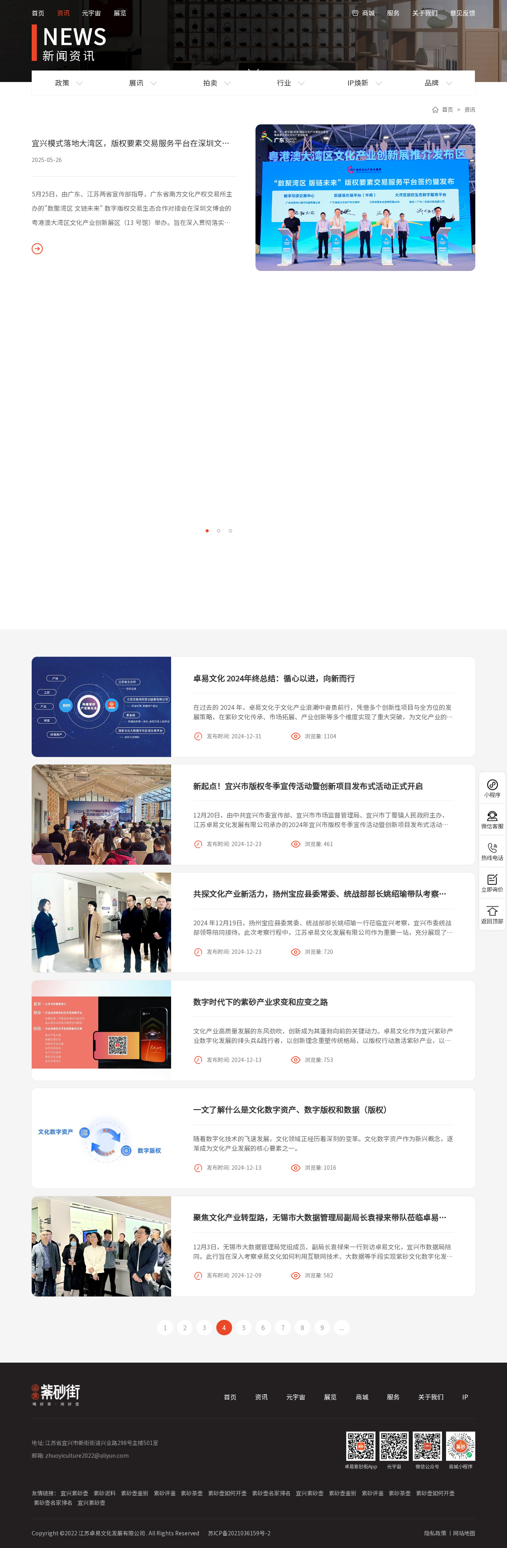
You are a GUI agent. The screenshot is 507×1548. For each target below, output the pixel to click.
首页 (38, 12)
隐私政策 (435, 1533)
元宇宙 (91, 12)
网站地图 (464, 1533)
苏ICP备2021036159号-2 (239, 1533)
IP (465, 1396)
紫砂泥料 (104, 1493)
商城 (368, 12)
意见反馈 (462, 12)
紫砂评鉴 (165, 1493)
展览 (120, 12)
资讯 (63, 12)
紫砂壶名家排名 (271, 1493)
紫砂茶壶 (192, 1493)
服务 (393, 12)
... (341, 1327)
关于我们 (425, 12)
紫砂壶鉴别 (135, 1493)
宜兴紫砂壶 (74, 1493)
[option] (253, 197)
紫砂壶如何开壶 (227, 1493)
